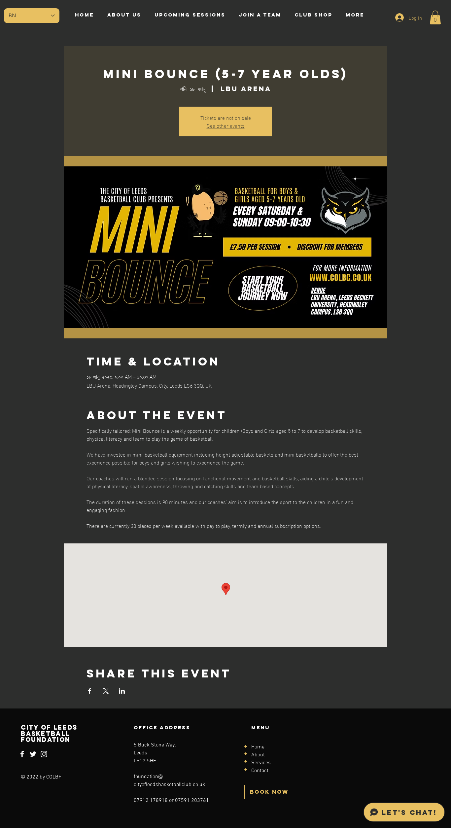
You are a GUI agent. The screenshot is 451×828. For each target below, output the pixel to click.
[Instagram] (44, 754)
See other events (226, 125)
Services (261, 763)
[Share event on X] (106, 691)
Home (257, 747)
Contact (259, 771)
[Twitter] (33, 754)
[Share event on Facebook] (90, 691)
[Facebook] (22, 754)
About (258, 755)
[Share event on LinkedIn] (122, 691)
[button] (435, 17)
